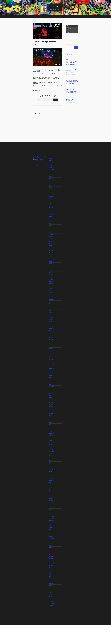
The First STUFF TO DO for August (71, 105)
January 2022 (51, 252)
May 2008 (50, 549)
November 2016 (51, 364)
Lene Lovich (39, 70)
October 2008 (51, 540)
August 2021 (51, 261)
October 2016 (51, 366)
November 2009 (51, 516)
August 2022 (51, 239)
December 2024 (51, 189)
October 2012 (51, 453)
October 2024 (51, 192)
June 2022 (50, 243)
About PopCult (35, 16)
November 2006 (51, 581)
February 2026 (51, 163)
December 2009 (51, 514)
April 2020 (50, 290)
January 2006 (51, 599)
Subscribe (55, 99)
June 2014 (50, 417)
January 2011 (51, 491)
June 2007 (50, 569)
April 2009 (50, 529)
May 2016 (50, 375)
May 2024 (50, 201)
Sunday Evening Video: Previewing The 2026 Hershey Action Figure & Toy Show (72, 81)
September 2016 (51, 368)
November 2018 (51, 321)
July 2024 (50, 198)
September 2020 (51, 281)
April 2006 (50, 594)
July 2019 (50, 306)
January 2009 (51, 534)
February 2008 (51, 554)
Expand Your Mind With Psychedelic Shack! (71, 65)
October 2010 (51, 496)
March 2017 (50, 357)
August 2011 (51, 478)
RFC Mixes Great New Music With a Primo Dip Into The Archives (71, 76)
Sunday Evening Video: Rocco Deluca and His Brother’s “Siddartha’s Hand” (72, 41)
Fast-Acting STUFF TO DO (70, 89)
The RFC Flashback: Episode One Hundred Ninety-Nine (70, 100)
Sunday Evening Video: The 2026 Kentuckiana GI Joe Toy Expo (39, 160)
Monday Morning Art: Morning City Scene (55, 107)
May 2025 (50, 180)
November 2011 (51, 473)
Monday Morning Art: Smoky (70, 78)
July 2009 (50, 523)
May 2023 (50, 223)
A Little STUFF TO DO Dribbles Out (71, 74)
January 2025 (51, 187)
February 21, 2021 (36, 46)
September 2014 (51, 411)
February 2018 (51, 337)
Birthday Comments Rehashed (70, 87)
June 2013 (50, 438)
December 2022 (51, 232)
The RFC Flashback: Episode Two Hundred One (70, 67)
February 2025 (51, 185)
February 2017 (51, 359)
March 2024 (50, 205)
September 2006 (51, 585)
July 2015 (50, 393)
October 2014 (51, 409)
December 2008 (51, 536)
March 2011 (50, 487)
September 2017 (51, 346)
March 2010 (50, 509)
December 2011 (51, 471)
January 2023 (51, 230)
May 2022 (50, 245)
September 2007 (51, 563)
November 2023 (51, 212)
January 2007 (51, 578)
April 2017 (50, 355)
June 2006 (50, 590)
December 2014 (51, 406)
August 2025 (51, 174)
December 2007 (51, 558)
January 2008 (51, 556)
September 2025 (51, 172)
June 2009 (50, 525)
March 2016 (50, 379)
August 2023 (51, 218)
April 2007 (50, 572)
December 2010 (51, 493)
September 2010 (51, 498)
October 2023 (51, 214)
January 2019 (51, 317)
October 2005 (51, 605)
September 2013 (51, 433)
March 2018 (50, 335)
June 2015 (50, 395)
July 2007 (50, 567)
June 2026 (50, 156)
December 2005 (51, 601)
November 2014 (51, 408)
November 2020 (51, 277)
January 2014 (51, 426)
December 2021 (51, 254)
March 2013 (50, 444)
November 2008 (51, 538)
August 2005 (51, 608)
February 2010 (51, 511)
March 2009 (50, 531)
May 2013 (50, 440)
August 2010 (51, 500)
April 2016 (50, 377)
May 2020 (50, 288)
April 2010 (50, 507)
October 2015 (51, 388)
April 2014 (50, 420)
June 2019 (50, 308)
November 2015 (51, 386)
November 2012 (51, 451)
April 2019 (50, 312)
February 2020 (51, 294)
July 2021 (50, 263)
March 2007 (50, 574)
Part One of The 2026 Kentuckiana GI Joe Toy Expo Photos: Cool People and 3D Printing (39, 156)
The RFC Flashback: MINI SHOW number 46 (40, 107)
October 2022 (51, 236)
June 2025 (50, 178)
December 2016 (51, 362)
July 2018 (50, 328)
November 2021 (51, 256)
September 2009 (51, 520)
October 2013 (51, 431)
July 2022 (50, 241)
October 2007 (51, 561)
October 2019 (51, 301)
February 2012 (51, 467)
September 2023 (51, 216)
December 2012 (51, 449)
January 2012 (51, 469)
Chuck (34, 164)
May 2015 (50, 397)
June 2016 (50, 373)
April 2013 (50, 442)
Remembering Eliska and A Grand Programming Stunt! (71, 70)
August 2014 (51, 413)
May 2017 (50, 353)
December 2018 (51, 319)
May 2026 (50, 158)
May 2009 (50, 527)
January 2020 (51, 295)
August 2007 (51, 565)
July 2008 (50, 545)
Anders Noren (73, 619)
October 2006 (51, 583)
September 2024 (51, 194)
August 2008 (51, 543)
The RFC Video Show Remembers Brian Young (38, 153)
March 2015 (50, 400)
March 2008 (50, 552)
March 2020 (50, 292)
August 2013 (51, 435)
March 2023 (50, 227)
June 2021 (50, 265)
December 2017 (51, 341)
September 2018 (51, 324)
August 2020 (51, 283)
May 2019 (50, 310)
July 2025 (50, 176)
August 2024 (51, 196)
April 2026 (50, 160)
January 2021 (51, 274)
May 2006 (50, 592)
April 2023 (50, 225)
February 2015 (51, 402)
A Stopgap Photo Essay (69, 72)
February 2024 (51, 207)
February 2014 (51, 424)
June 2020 (50, 286)
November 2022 (51, 234)
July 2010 (50, 502)
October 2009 (51, 518)
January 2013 (51, 447)
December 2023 (51, 210)
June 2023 (50, 221)
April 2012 (50, 464)
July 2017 (50, 350)
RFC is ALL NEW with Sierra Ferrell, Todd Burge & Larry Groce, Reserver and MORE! (72, 92)
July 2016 (50, 371)
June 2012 (50, 460)
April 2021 (50, 268)
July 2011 (50, 480)
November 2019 (51, 299)
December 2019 (51, 297)
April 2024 (50, 203)
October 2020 (51, 279)
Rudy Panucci (42, 46)
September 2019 (51, 303)
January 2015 (51, 404)
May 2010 (50, 505)
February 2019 (51, 315)
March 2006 (50, 596)
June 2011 (50, 482)
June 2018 (50, 330)
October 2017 (51, 344)
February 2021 (51, 272)
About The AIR (42, 16)
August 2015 (51, 391)
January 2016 (51, 382)
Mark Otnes (35, 155)
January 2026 (51, 165)
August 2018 (51, 326)
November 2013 (51, 429)
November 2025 (51, 169)
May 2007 (50, 570)
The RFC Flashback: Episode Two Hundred (70, 84)
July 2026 (50, 154)
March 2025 (50, 183)
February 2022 (51, 250)
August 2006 (51, 587)
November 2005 (51, 603)
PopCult (55, 6)
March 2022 (50, 248)
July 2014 (50, 415)
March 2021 (50, 270)
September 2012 (51, 455)
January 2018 (51, 339)
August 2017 (51, 348)
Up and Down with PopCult (70, 102)
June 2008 (50, 547)
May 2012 (50, 462)
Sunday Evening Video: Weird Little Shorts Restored (71, 97)
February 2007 (51, 576)
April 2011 (50, 485)
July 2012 (50, 458)
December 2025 (51, 167)
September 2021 (51, 259)
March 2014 (50, 422)
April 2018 (50, 333)
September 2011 (51, 476)
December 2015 (51, 384)
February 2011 (51, 489)
